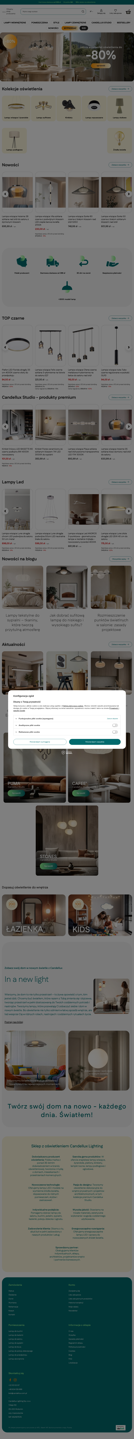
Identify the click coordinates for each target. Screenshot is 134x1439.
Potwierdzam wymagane (40, 741)
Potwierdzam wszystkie (94, 741)
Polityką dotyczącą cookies (72, 706)
